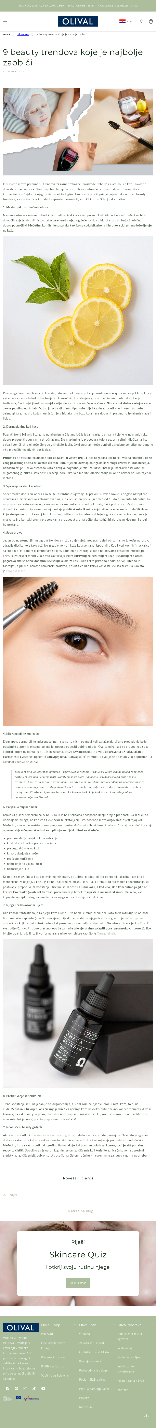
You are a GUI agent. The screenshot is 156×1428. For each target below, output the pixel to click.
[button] (5, 21)
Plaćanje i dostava (53, 1357)
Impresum (86, 1407)
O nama (84, 1333)
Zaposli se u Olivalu (92, 1343)
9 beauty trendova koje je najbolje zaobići (62, 34)
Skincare (23, 34)
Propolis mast (15, 571)
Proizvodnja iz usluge (93, 1370)
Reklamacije (125, 1348)
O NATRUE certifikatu (94, 1352)
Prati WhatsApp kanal (94, 1389)
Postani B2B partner (93, 1379)
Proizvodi (47, 1333)
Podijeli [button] (12, 1195)
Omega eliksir (106, 933)
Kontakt (122, 1390)
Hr (128, 21)
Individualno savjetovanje (125, 1369)
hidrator (53, 1114)
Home (6, 34)
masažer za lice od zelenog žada (52, 1135)
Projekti (84, 1398)
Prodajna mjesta (90, 1361)
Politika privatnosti (54, 1366)
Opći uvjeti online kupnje (53, 1345)
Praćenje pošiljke (128, 1357)
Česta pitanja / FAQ (130, 1380)
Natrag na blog (80, 1211)
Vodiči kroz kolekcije (55, 1375)
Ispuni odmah (78, 1282)
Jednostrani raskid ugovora (129, 1336)
